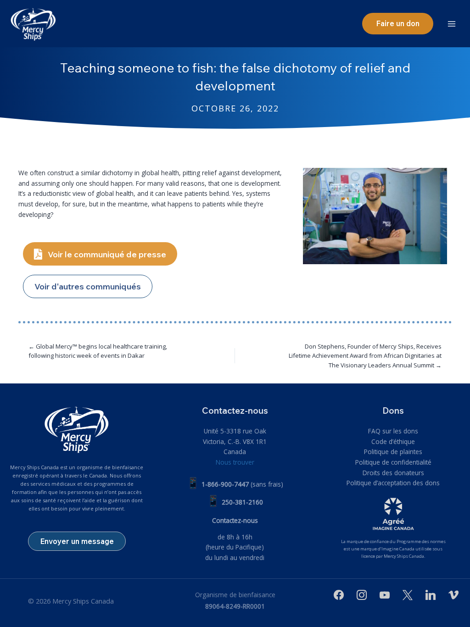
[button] (397, 23)
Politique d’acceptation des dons (393, 482)
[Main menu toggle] (451, 23)
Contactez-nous (235, 520)
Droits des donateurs (393, 472)
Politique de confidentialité (393, 462)
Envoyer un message (77, 541)
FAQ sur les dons (393, 431)
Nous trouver (235, 462)
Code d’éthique (393, 441)
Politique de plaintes (393, 451)
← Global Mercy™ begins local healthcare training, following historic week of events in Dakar (97, 351)
